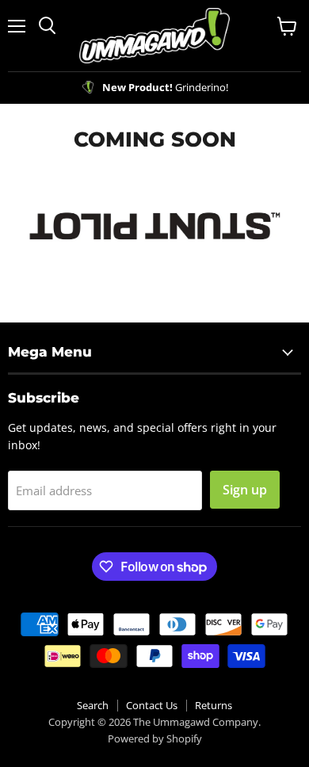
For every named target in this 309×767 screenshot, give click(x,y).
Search (93, 705)
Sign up (245, 489)
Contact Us (151, 705)
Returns (213, 705)
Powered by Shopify (155, 738)
